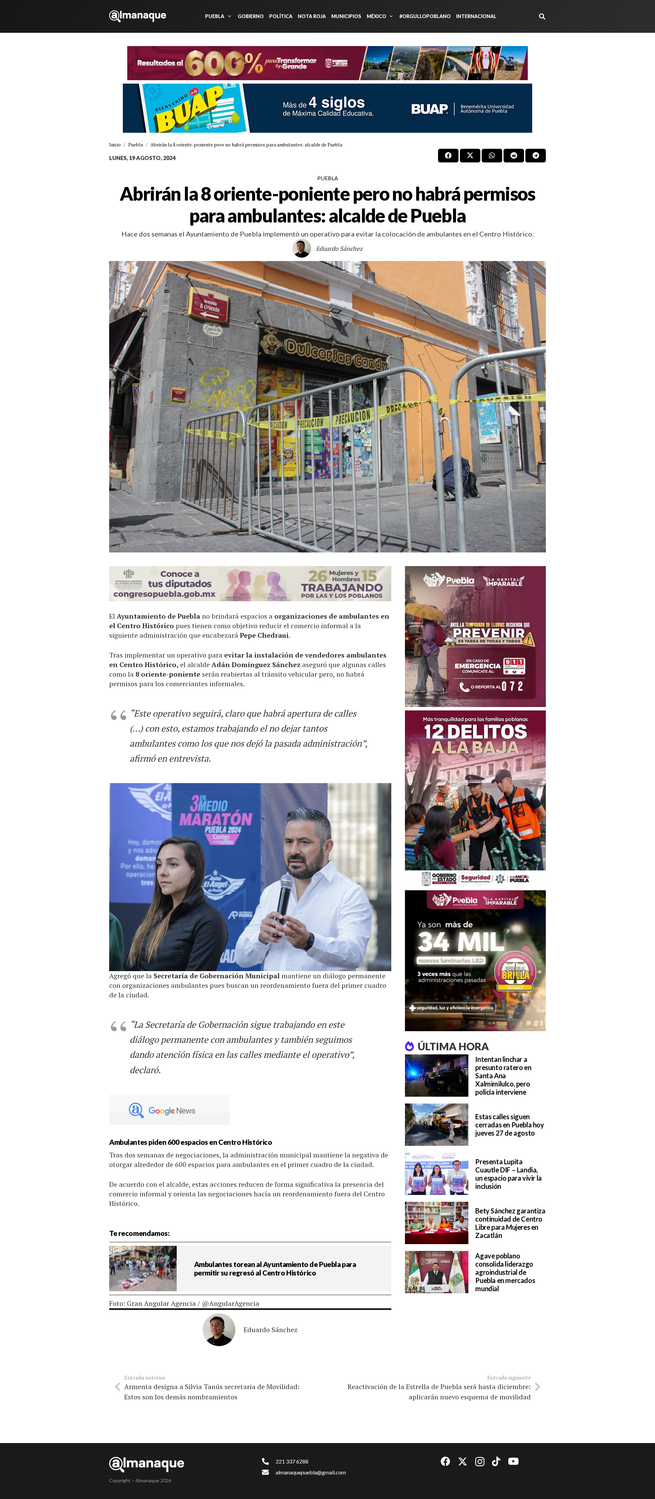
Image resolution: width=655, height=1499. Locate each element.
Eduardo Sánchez (339, 248)
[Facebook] (445, 1461)
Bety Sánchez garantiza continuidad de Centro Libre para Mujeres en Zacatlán (510, 1223)
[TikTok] (496, 1461)
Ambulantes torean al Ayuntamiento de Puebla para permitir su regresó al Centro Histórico (275, 1268)
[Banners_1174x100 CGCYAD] (327, 63)
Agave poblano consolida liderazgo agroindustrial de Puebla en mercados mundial (505, 1272)
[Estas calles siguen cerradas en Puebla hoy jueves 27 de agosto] (436, 1125)
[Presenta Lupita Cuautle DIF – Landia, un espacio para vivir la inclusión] (436, 1174)
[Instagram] (479, 1462)
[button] (228, 16)
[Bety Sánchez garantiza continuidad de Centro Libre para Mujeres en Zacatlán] (436, 1223)
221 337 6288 (292, 1461)
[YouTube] (513, 1461)
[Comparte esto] (448, 155)
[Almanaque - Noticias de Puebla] (137, 16)
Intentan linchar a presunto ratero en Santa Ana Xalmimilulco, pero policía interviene (503, 1075)
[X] (462, 1462)
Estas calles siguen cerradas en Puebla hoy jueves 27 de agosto (509, 1124)
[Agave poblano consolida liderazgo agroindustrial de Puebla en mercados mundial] (436, 1272)
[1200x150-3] (250, 583)
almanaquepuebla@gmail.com (311, 1472)
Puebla (327, 178)
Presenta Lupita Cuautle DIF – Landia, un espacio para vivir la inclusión (508, 1173)
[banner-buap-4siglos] (327, 108)
